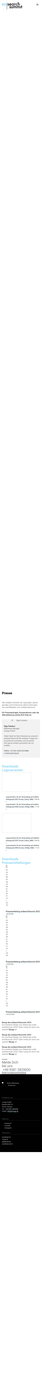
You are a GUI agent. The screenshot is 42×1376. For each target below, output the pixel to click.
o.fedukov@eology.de (11, 753)
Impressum (6, 1142)
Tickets (5, 1139)
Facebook (7, 1123)
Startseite (6, 1137)
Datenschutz (7, 1144)
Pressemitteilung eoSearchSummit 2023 (23, 1012)
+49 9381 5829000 (16, 1070)
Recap (11, 1029)
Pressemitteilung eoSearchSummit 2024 (23, 962)
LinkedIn (7, 1126)
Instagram (8, 1128)
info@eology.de (12, 1111)
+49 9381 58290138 (17, 751)
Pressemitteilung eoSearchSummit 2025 (23, 911)
